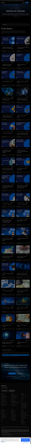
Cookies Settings (25, 442)
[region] (15, 440)
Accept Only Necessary (25, 440)
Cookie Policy (3, 441)
